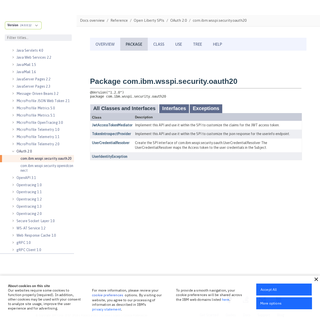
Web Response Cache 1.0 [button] (36, 235)
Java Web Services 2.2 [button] (33, 57)
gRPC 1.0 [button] (23, 243)
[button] (316, 279)
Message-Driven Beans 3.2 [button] (37, 94)
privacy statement (106, 309)
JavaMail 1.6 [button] (26, 72)
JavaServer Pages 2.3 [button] (33, 86)
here (226, 299)
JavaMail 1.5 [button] (26, 65)
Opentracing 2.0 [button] (29, 214)
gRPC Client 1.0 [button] (28, 250)
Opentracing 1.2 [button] (29, 199)
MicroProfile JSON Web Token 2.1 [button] (43, 101)
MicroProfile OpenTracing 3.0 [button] (39, 123)
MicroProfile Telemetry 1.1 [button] (37, 137)
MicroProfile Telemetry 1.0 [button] (37, 130)
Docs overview (92, 20)
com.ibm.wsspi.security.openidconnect (46, 168)
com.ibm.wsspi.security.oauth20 (45, 158)
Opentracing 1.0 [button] (29, 185)
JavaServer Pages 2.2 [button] (33, 79)
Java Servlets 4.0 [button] (29, 50)
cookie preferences (107, 295)
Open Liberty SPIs (149, 20)
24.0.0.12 (26, 25)
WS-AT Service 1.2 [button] (30, 228)
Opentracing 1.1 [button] (29, 192)
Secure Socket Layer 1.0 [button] (35, 221)
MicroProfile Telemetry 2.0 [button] (37, 144)
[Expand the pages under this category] (13, 50)
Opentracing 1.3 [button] (29, 206)
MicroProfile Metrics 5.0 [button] (35, 108)
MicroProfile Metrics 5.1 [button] (35, 115)
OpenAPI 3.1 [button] (26, 178)
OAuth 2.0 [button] (24, 151)
